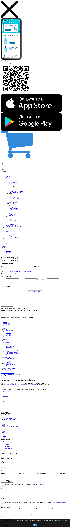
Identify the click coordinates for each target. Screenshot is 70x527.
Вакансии (8, 335)
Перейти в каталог (20, 384)
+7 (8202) (7, 444)
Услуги (5, 246)
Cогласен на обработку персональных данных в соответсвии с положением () (23, 466)
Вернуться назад (31, 384)
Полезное (5, 329)
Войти (2, 288)
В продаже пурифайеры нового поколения (10, 374)
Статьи (10, 236)
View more (5, 391)
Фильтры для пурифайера (15, 201)
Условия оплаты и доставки (9, 418)
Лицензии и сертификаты (15, 237)
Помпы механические (14, 208)
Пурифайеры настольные (15, 199)
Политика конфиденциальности (10, 426)
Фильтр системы (12, 223)
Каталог (8, 176)
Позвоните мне (4, 267)
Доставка (5, 336)
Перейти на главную (11, 384)
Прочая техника (12, 220)
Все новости (3, 375)
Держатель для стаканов (17, 191)
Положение (41, 466)
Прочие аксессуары (13, 202)
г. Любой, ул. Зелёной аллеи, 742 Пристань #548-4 (20, 271)
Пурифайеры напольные (14, 198)
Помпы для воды (13, 207)
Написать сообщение (5, 286)
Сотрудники (9, 334)
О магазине (8, 251)
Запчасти (11, 215)
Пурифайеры (12, 197)
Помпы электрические (14, 209)
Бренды (8, 252)
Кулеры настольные (13, 185)
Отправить (3, 468)
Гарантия (5, 420)
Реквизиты (8, 333)
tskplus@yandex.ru (7, 454)
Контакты (5, 331)
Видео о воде (6, 441)
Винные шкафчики (13, 221)
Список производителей (9, 419)
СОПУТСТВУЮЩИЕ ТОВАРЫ (13, 226)
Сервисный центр (13, 214)
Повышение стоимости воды (7, 373)
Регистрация (7, 288)
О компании (6, 323)
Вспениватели (12, 224)
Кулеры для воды (13, 182)
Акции (4, 244)
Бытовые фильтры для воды (12, 225)
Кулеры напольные (13, 183)
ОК (35, 524)
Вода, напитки (9, 177)
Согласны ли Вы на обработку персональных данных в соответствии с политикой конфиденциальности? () (34, 502)
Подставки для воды (16, 192)
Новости (8, 231)
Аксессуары (14, 190)
